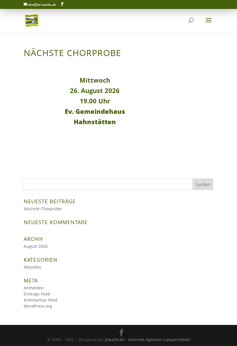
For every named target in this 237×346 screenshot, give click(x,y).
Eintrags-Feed (37, 294)
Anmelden (34, 288)
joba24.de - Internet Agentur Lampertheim (147, 339)
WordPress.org (38, 306)
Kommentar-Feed (40, 300)
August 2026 (36, 246)
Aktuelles (32, 267)
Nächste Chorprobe (43, 208)
